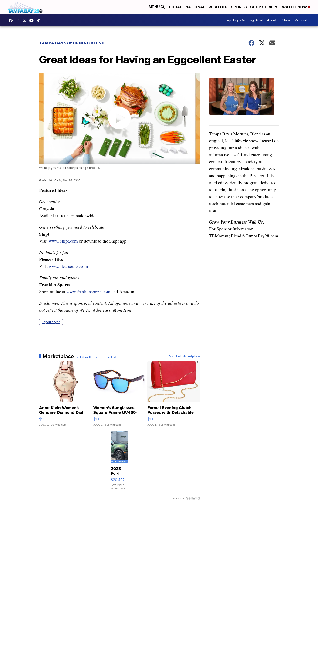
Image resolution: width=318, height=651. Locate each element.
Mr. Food (300, 20)
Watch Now (295, 7)
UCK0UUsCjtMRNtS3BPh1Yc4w (32, 20)
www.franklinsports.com (88, 291)
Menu (155, 7)
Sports (239, 7)
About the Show (278, 20)
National (195, 7)
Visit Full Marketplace (184, 356)
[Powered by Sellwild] (193, 498)
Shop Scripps (264, 7)
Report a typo (51, 322)
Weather (218, 7)
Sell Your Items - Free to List (96, 357)
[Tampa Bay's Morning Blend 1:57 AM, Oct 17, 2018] (244, 102)
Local (175, 7)
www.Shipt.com (63, 241)
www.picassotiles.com (68, 266)
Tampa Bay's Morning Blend (243, 20)
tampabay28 (25, 20)
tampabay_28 (18, 20)
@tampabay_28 (39, 20)
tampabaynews (12, 20)
